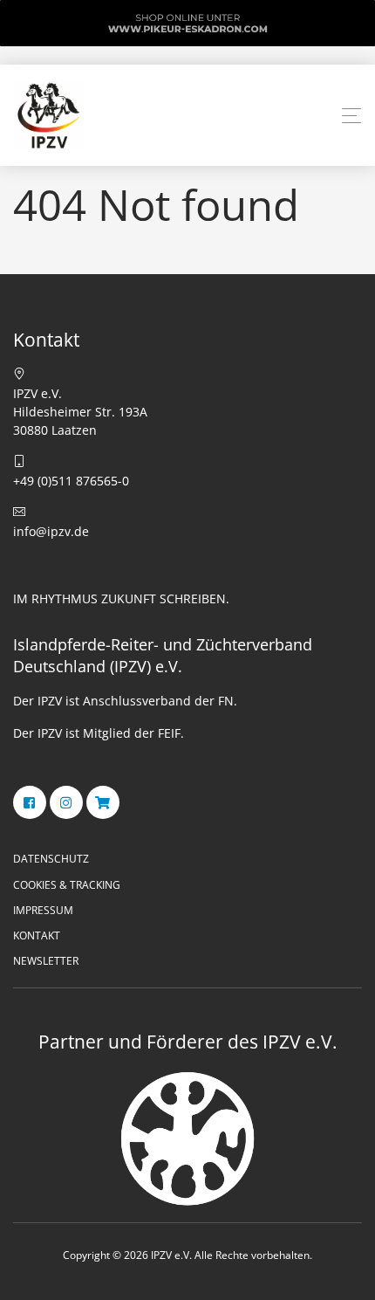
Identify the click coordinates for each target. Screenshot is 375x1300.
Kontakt (36, 935)
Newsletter (45, 960)
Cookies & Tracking (66, 884)
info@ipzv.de (51, 531)
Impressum (43, 910)
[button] (351, 116)
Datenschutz (51, 858)
